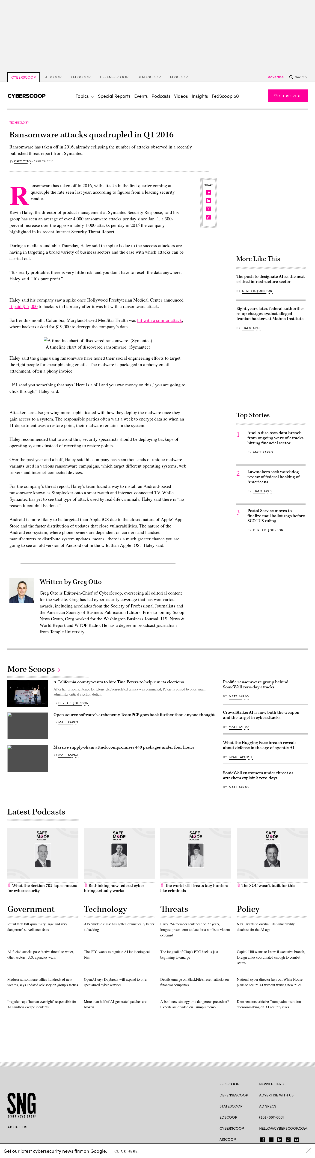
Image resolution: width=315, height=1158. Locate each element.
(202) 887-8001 (271, 1117)
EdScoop (179, 76)
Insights (200, 96)
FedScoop (81, 76)
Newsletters (271, 1083)
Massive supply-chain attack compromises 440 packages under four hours (123, 747)
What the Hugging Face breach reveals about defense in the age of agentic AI (259, 745)
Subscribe (290, 95)
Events (141, 96)
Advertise (276, 76)
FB (261, 1139)
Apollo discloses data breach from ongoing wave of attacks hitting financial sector (275, 438)
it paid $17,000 (23, 306)
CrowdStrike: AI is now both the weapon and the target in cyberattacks (261, 715)
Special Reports (114, 96)
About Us (17, 1127)
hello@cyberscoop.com (283, 1128)
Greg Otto (22, 161)
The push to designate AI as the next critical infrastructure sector (270, 279)
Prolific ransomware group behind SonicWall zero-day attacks (255, 684)
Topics (82, 96)
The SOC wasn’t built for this (268, 885)
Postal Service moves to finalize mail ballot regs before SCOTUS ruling (276, 516)
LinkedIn (279, 1139)
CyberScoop (23, 77)
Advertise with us (276, 1095)
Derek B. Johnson (257, 291)
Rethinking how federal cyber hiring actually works (114, 888)
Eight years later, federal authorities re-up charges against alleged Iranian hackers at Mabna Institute (270, 314)
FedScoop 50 (225, 96)
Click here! (126, 1151)
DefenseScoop (114, 76)
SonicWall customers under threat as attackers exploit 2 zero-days (258, 775)
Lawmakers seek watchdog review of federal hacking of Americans (273, 477)
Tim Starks (251, 328)
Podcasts (161, 96)
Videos (181, 96)
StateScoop (149, 76)
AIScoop (53, 76)
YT (295, 1139)
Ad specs (267, 1106)
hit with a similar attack (159, 320)
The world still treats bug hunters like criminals (194, 888)
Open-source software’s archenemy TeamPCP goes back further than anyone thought (134, 715)
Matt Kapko (263, 452)
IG (287, 1139)
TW (270, 1139)
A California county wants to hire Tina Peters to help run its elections (118, 682)
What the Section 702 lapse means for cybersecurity (42, 888)
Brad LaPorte (241, 757)
